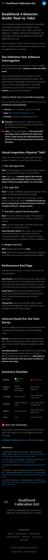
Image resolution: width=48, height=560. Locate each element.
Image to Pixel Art (12, 537)
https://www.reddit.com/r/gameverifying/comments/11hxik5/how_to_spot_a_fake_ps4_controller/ (23, 455)
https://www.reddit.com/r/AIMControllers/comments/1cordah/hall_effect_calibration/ (24, 482)
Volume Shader (21, 534)
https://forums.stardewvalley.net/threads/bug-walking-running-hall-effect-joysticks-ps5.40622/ (24, 474)
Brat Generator (35, 534)
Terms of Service (30, 552)
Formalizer (26, 537)
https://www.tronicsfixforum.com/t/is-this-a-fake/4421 (24, 460)
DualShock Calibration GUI (24, 113)
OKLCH (10, 534)
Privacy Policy (17, 552)
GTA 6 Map (24, 540)
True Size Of (37, 537)
